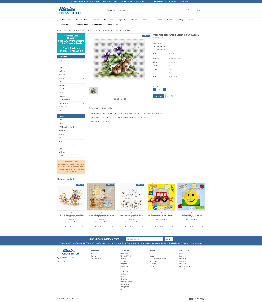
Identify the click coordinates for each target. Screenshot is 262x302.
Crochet (170, 20)
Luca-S (61, 141)
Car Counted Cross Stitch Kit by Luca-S (161, 216)
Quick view (71, 202)
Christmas (192, 20)
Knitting (180, 20)
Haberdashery (82, 25)
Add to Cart (69, 226)
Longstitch (121, 20)
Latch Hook (108, 20)
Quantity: (155, 86)
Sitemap (94, 256)
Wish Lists (182, 264)
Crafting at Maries (66, 25)
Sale (108, 25)
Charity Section (97, 25)
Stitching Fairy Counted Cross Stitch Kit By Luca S (101, 216)
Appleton (62, 152)
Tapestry (96, 20)
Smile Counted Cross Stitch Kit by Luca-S (191, 216)
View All (62, 155)
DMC (60, 120)
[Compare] (194, 10)
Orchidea (61, 134)
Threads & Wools (82, 20)
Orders (181, 253)
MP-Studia (62, 130)
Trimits (61, 138)
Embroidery (134, 20)
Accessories (157, 20)
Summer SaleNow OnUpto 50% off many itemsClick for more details (71, 39)
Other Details (107, 108)
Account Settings (185, 269)
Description (93, 108)
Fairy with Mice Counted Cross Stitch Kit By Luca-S (71, 216)
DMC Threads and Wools (66, 127)
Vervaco (61, 123)
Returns (182, 256)
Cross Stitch (66, 20)
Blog (116, 25)
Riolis (60, 148)
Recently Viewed (184, 266)
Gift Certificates (96, 258)
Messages (182, 258)
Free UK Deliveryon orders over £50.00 (71, 49)
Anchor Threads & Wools (67, 145)
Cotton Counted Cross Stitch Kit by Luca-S (131, 216)
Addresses (182, 261)
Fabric (145, 20)
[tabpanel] (71, 205)
